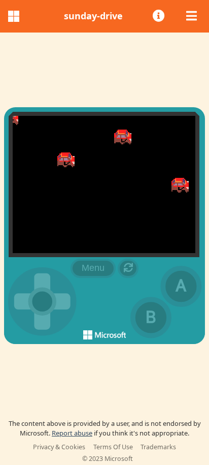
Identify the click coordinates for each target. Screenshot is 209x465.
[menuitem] (159, 16)
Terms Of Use (113, 447)
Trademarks (158, 447)
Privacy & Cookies (59, 447)
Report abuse (72, 433)
